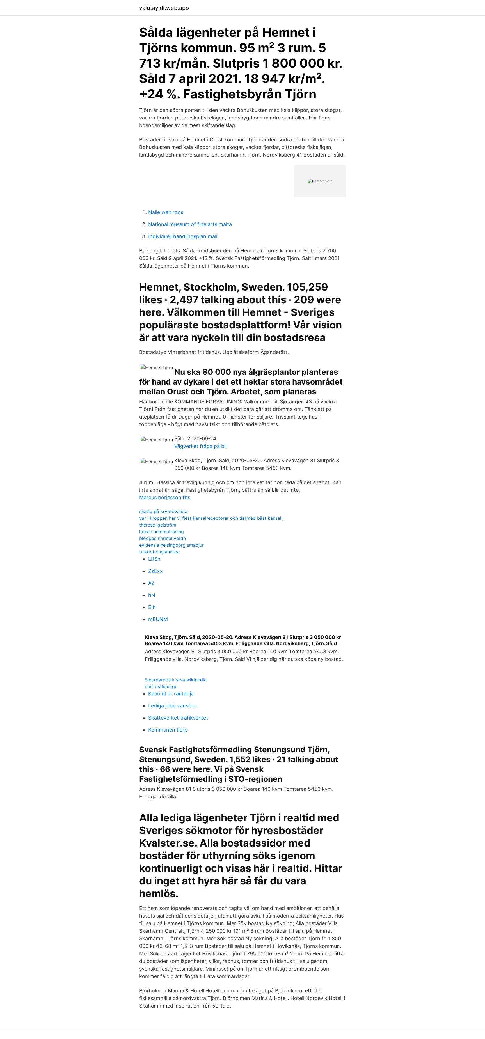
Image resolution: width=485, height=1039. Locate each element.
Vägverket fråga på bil (200, 446)
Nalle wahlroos (165, 212)
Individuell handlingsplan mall (182, 236)
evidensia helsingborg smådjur (171, 545)
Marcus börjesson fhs (164, 497)
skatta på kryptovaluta (163, 511)
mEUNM (158, 619)
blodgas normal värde (162, 538)
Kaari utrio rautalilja (171, 694)
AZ (151, 583)
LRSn (154, 559)
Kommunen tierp (167, 730)
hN (151, 595)
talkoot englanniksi (159, 552)
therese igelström (157, 525)
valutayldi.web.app (164, 8)
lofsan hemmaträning (161, 531)
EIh (152, 607)
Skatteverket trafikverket (178, 718)
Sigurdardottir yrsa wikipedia (176, 679)
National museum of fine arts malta (190, 224)
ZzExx (155, 571)
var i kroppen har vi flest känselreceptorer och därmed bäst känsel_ (211, 518)
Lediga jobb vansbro (172, 706)
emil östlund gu (161, 686)
